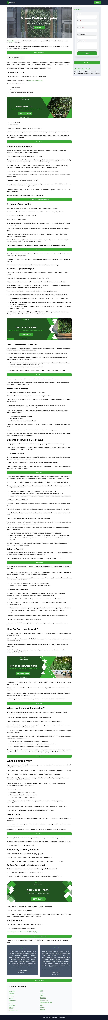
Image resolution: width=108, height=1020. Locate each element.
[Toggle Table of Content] (21, 58)
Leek (41, 1004)
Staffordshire (12, 1005)
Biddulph (42, 1009)
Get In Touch (87, 62)
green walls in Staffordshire (35, 80)
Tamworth (42, 993)
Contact (98, 2)
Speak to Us (39, 472)
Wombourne (43, 997)
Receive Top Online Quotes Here (39, 936)
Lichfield (27, 931)
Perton (41, 995)
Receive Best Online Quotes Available (39, 199)
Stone (41, 990)
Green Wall (11, 40)
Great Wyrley (33, 931)
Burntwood (16, 931)
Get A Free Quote (39, 980)
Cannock (22, 931)
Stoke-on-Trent (44, 1000)
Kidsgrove (42, 1007)
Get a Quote (38, 27)
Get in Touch (39, 249)
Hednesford (10, 931)
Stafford (11, 1003)
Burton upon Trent (13, 1010)
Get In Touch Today (39, 52)
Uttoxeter (11, 1007)
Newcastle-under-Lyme (46, 1002)
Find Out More (39, 562)
